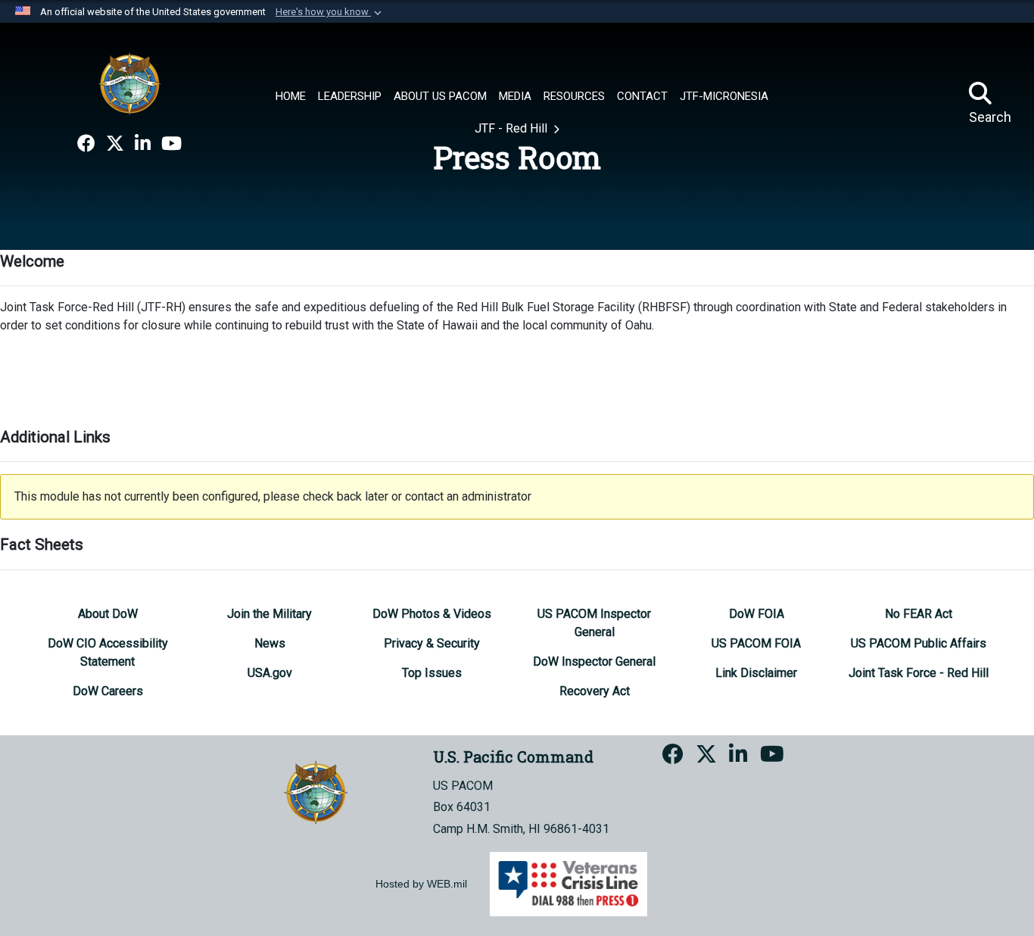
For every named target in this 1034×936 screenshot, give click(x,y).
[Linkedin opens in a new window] (143, 143)
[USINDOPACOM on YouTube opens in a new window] (171, 143)
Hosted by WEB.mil (421, 884)
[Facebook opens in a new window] (86, 143)
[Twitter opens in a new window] (115, 143)
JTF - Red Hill (512, 128)
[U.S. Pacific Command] (129, 83)
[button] (330, 12)
